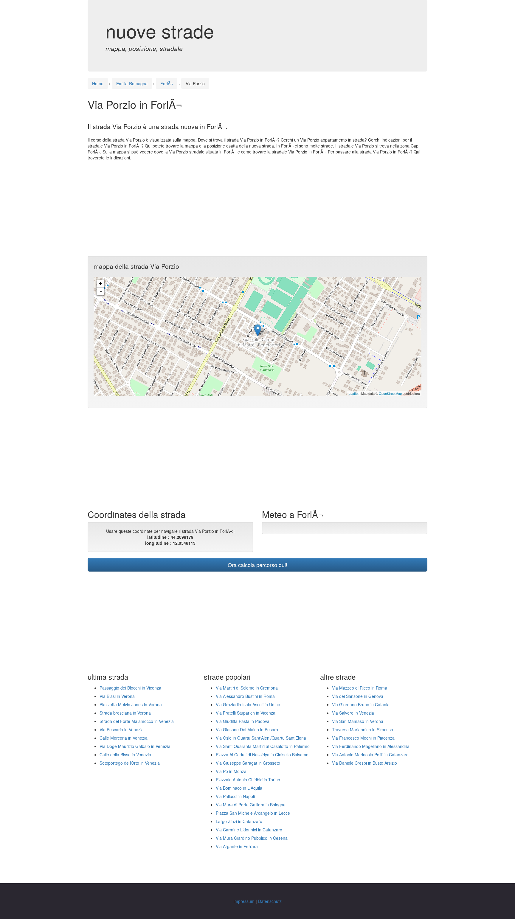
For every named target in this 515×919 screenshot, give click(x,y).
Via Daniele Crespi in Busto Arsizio (364, 763)
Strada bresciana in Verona (125, 713)
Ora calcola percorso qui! (257, 565)
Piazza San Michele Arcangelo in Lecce (253, 813)
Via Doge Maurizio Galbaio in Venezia (135, 746)
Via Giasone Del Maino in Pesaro (247, 729)
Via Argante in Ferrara (237, 846)
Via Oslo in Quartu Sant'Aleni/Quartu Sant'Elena (261, 738)
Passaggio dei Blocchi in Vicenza (130, 688)
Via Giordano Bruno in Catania (361, 704)
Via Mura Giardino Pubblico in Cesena (252, 838)
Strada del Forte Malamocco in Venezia (137, 721)
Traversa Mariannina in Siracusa (362, 729)
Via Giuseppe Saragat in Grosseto (248, 763)
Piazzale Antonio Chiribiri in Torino (248, 780)
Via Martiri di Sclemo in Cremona (247, 688)
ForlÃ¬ (166, 83)
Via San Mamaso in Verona (357, 721)
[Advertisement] (257, 208)
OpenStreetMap (390, 393)
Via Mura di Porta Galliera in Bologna (251, 805)
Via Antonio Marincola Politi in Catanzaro (370, 754)
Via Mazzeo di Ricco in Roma (359, 688)
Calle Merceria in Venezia (124, 738)
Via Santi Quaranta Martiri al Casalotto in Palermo (263, 746)
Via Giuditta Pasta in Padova (242, 721)
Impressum (244, 901)
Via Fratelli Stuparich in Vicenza (245, 713)
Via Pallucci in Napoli (235, 796)
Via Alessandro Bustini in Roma (245, 696)
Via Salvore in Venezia (353, 713)
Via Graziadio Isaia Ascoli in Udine (248, 704)
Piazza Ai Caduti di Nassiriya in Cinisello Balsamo (262, 754)
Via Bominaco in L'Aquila (239, 788)
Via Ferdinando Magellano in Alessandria (370, 746)
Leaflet (354, 393)
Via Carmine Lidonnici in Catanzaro (249, 830)
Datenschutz (270, 901)
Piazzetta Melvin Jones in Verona (131, 704)
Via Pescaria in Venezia (122, 729)
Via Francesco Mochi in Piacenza (363, 738)
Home (97, 83)
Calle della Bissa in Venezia (125, 754)
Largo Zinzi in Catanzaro (239, 821)
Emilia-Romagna (132, 83)
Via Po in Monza (231, 771)
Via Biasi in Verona (117, 696)
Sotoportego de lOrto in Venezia (130, 763)
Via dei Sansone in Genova (357, 696)
